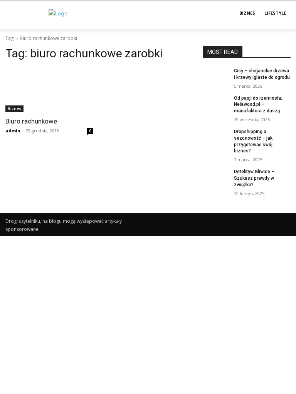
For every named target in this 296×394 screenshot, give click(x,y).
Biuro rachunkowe (31, 121)
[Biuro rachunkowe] (49, 90)
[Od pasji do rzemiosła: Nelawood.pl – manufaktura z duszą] (216, 104)
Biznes (14, 108)
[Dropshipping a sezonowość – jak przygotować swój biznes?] (216, 138)
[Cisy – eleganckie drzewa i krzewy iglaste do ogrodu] (216, 77)
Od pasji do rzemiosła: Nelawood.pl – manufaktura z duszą (258, 104)
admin (12, 131)
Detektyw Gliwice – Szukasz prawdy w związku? (254, 178)
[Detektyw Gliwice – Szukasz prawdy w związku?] (216, 178)
